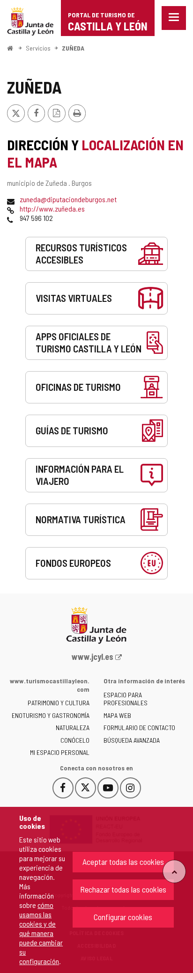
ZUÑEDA (73, 48)
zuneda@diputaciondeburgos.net (68, 199)
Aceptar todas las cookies (123, 861)
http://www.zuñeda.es (52, 208)
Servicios (38, 48)
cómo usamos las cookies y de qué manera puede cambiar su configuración (41, 933)
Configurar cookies (123, 917)
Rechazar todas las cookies (123, 889)
